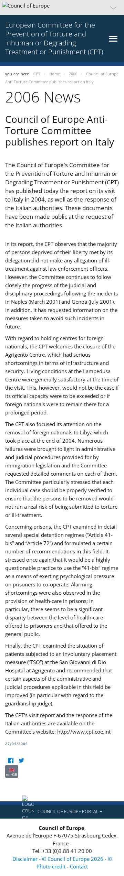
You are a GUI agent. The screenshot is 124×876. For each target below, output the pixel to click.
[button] (62, 7)
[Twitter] (21, 760)
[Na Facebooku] (10, 760)
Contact (79, 866)
